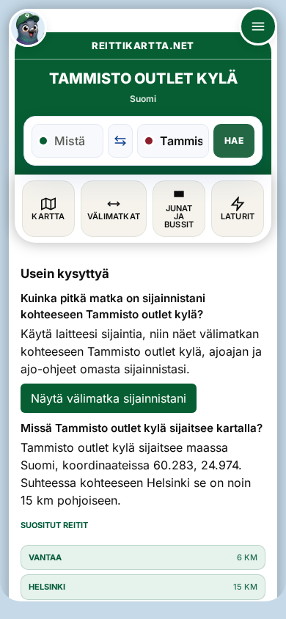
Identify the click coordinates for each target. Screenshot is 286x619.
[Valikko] (258, 26)
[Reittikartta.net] (28, 28)
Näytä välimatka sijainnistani (108, 398)
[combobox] (75, 141)
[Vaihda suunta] (120, 141)
